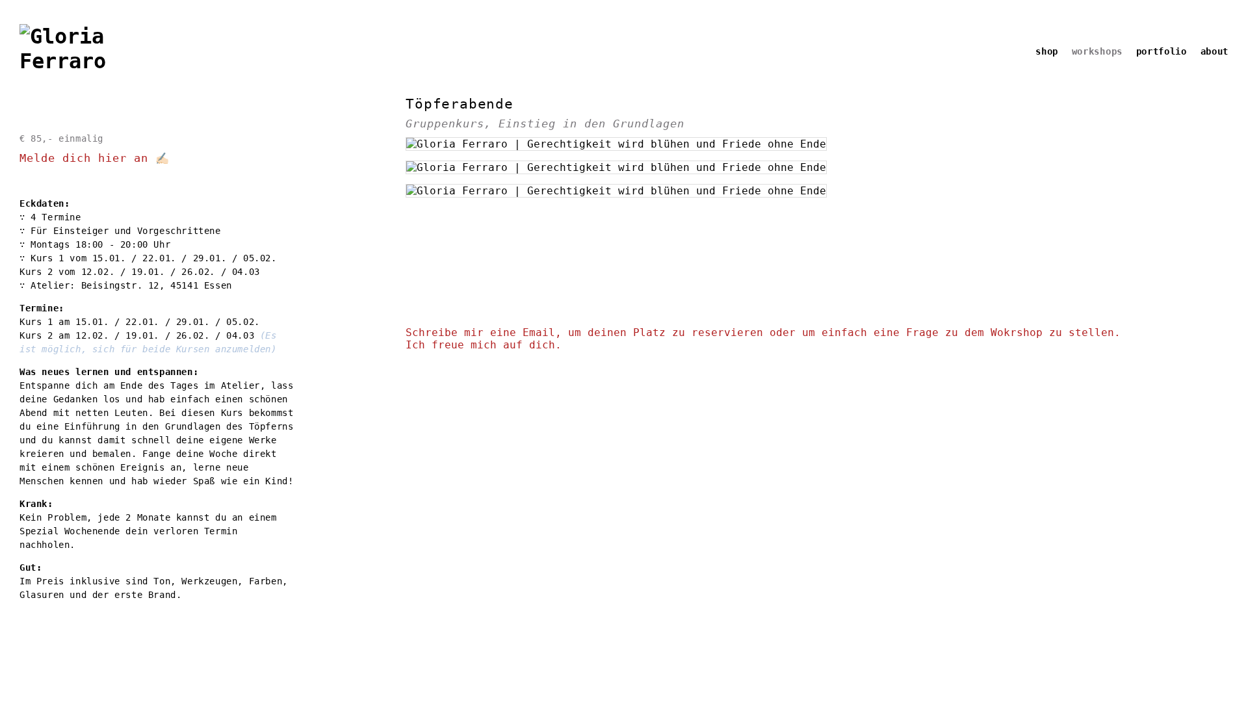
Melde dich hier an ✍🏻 (95, 157)
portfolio (1161, 51)
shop (1046, 51)
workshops (1097, 51)
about (1215, 51)
